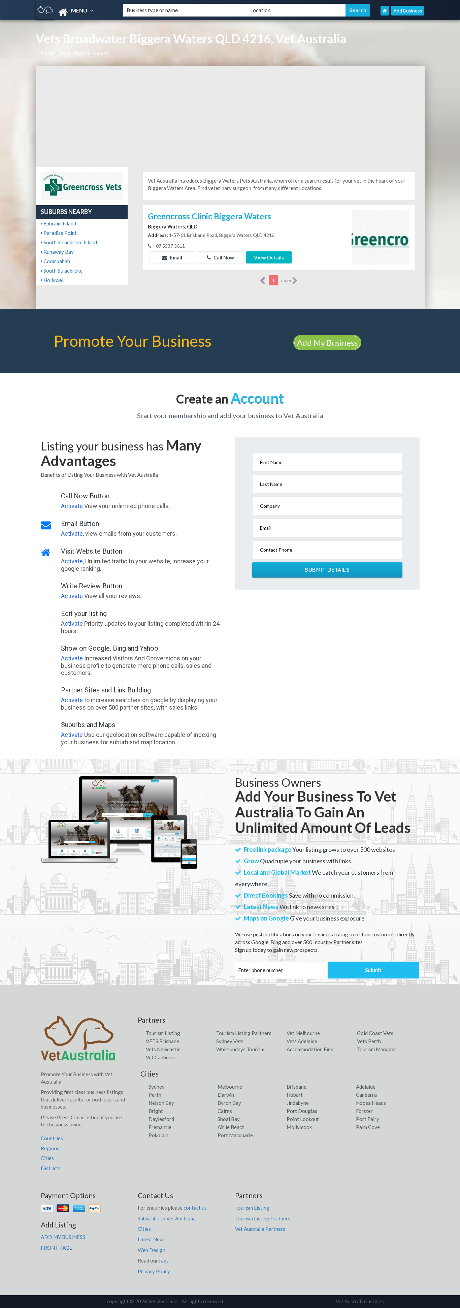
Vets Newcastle (163, 1049)
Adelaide (365, 1087)
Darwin (226, 1095)
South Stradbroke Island (69, 242)
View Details (269, 257)
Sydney (157, 1087)
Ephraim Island (59, 223)
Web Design (151, 1250)
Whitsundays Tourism (240, 1049)
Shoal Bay (229, 1119)
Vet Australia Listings (360, 1301)
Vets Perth (369, 1041)
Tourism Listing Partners (243, 1033)
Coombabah (56, 261)
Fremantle (160, 1127)
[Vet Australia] (73, 12)
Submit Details (327, 569)
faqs (164, 1260)
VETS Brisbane (162, 1041)
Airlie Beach (231, 1127)
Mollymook (299, 1127)
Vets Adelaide (302, 1041)
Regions (50, 1148)
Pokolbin (158, 1135)
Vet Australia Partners (260, 1229)
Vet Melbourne (303, 1033)
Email (175, 257)
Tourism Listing (163, 1033)
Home (47, 53)
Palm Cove (368, 1127)
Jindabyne (298, 1103)
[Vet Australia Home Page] (385, 10)
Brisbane (296, 1087)
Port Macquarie (235, 1135)
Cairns (225, 1111)
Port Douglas (302, 1111)
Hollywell (53, 280)
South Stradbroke (62, 271)
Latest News (152, 1239)
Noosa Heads (371, 1103)
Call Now (223, 257)
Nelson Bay (161, 1103)
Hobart (295, 1095)
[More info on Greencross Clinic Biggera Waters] (380, 237)
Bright (156, 1111)
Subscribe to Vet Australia (167, 1218)
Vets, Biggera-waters (84, 53)
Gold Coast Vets (375, 1033)
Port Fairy (367, 1119)
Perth (155, 1095)
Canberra (366, 1095)
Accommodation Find (310, 1049)
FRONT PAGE (56, 1248)
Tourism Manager (376, 1049)
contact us (195, 1208)
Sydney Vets (229, 1041)
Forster (364, 1111)
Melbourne (230, 1087)
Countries (52, 1138)
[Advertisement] (230, 116)
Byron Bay (229, 1103)
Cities (47, 1158)
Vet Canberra (160, 1057)
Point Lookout (303, 1119)
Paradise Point (59, 233)
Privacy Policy (154, 1271)
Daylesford (161, 1119)
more (286, 280)
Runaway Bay (58, 252)
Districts (51, 1168)
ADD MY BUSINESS (63, 1237)
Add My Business (327, 342)
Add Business (407, 10)
